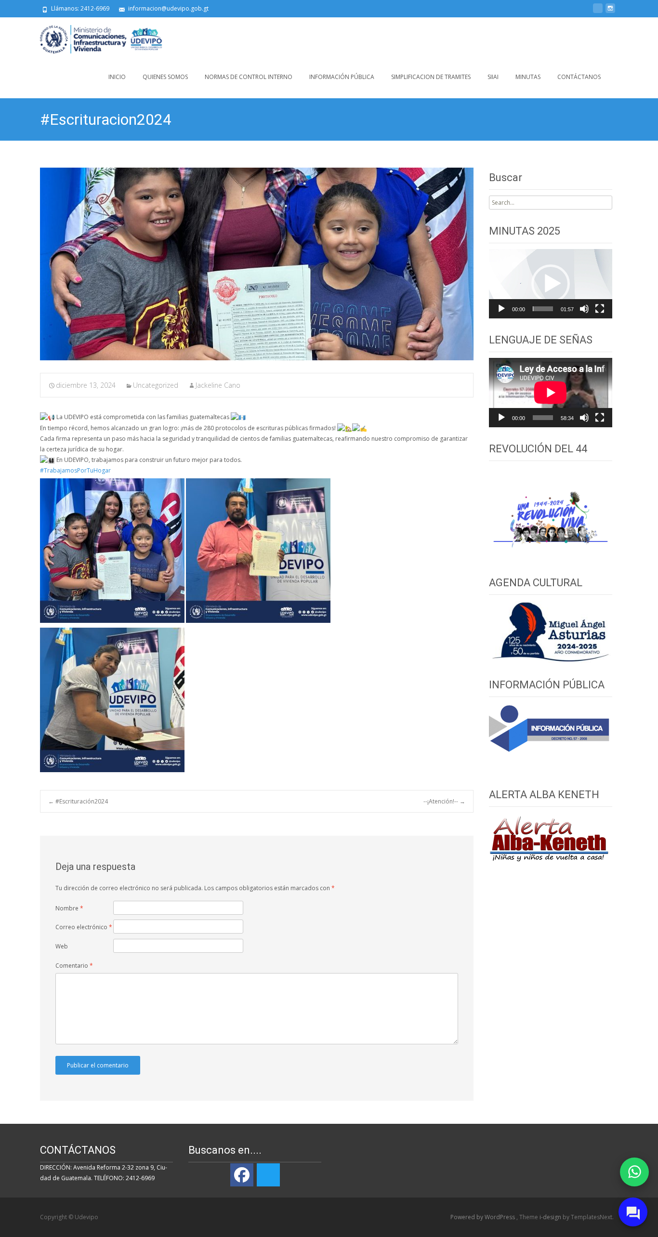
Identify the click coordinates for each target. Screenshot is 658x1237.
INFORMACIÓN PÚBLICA (341, 77)
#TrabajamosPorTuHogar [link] (75, 470)
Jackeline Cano (218, 385)
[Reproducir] (501, 309)
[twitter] (598, 12)
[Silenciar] (584, 309)
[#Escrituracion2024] (257, 264)
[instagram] (610, 12)
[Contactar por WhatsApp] (634, 1172)
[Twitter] (268, 1174)
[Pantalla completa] (600, 309)
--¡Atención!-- (444, 801)
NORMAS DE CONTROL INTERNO (248, 77)
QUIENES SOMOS (165, 77)
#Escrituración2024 (78, 801)
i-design (551, 1217)
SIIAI (493, 77)
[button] (550, 283)
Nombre (69, 908)
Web (61, 946)
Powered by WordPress (483, 1217)
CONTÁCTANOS (579, 77)
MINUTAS (527, 77)
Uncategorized (155, 385)
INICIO (117, 77)
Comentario (74, 965)
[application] (550, 283)
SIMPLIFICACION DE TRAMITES (431, 77)
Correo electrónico (83, 927)
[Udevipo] (94, 36)
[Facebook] (241, 1174)
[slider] (543, 308)
